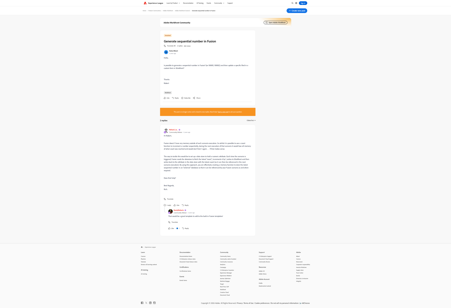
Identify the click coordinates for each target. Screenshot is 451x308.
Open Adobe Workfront (277, 22)
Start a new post (223, 112)
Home (144, 11)
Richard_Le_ (173, 130)
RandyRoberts (179, 210)
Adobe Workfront (168, 11)
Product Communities (154, 11)
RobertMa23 (173, 51)
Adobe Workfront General (182, 11)
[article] (207, 168)
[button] (297, 10)
